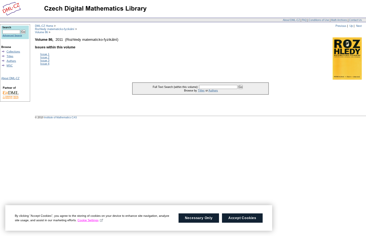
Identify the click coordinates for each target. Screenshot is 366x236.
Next (359, 25)
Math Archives (339, 20)
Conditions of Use (319, 20)
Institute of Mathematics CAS (60, 117)
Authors (213, 90)
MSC (10, 65)
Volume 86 (41, 32)
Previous (341, 25)
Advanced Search (12, 35)
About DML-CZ (291, 20)
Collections (13, 51)
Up (351, 25)
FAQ (304, 20)
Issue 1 (44, 54)
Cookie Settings (88, 220)
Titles (201, 90)
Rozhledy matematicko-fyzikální (54, 29)
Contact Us (355, 20)
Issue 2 (44, 57)
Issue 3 (44, 60)
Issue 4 (44, 63)
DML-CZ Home (44, 25)
